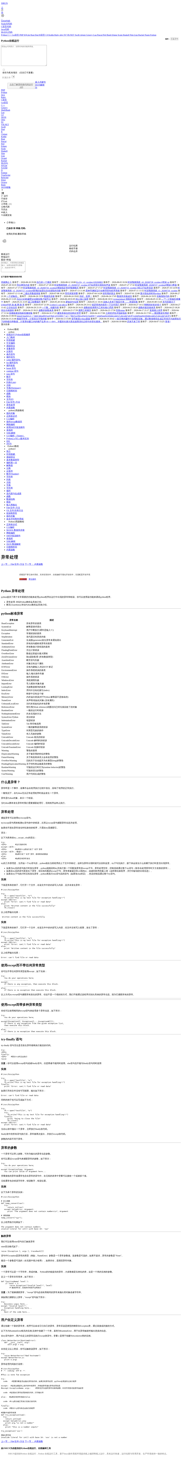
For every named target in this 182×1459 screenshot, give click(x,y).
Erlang (115, 35)
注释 (8, 468)
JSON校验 (6, 187)
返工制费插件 (34, 302)
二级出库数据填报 (31, 293)
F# (65, 35)
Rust (33, 35)
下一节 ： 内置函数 (34, 564)
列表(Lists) (11, 382)
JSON (3, 117)
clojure (83, 35)
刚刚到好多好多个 (152, 305)
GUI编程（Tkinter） (15, 436)
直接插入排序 (156, 310)
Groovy (89, 35)
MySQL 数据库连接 (15, 530)
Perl (105, 35)
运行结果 (73, 246)
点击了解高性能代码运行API (21, 85)
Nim (132, 35)
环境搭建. (10, 454)
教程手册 (73, 248)
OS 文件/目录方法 (14, 510)
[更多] (167, 321)
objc (62, 35)
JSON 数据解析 (13, 544)
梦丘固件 (32, 579)
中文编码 (10, 343)
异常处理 (10, 405)
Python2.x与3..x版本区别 (17, 438)
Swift (77, 35)
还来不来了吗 (133, 321)
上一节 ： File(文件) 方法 (12, 564)
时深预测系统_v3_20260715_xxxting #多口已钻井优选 (128, 288)
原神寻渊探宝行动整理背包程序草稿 (103, 290)
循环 (8, 491)
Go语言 (15, 35)
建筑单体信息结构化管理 (69, 313)
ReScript (4, 177)
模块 (8, 396)
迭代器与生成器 (13, 493)
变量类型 (10, 348)
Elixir (3, 180)
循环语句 (10, 357)
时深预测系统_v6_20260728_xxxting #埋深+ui (148, 282)
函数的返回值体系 (146, 307)
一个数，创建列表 (50, 307)
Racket (141, 35)
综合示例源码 (7, 310)
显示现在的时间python (150, 293)
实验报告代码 (163, 296)
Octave (4, 182)
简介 (8, 451)
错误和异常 (11, 513)
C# (46, 35)
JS (36, 87)
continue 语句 (12, 371)
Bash (109, 35)
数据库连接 (49, 296)
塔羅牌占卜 (6, 282)
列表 (8, 479)
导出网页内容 (23, 285)
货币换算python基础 (80, 319)
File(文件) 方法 (13, 402)
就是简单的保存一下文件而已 (106, 305)
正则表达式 (11, 416)
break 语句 (11, 368)
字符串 (9, 379)
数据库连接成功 (124, 296)
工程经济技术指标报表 (116, 313)
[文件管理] (91, 13)
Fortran (153, 35)
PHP (21, 35)
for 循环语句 (12, 363)
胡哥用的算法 (109, 293)
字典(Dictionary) (13, 388)
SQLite (27, 35)
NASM (4, 168)
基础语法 (10, 346)
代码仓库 (73, 251)
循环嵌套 (10, 365)
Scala (120, 35)
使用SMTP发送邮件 (15, 427)
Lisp (136, 35)
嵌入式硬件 (40, 82)
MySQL (4, 163)
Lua (95, 35)
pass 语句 (10, 374)
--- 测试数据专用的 (160, 313)
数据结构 (10, 499)
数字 (8, 377)
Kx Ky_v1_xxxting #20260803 (89, 282)
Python (4, 35)
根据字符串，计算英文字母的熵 (32, 319)
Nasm (147, 35)
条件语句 (10, 354)
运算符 (9, 351)
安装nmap (120, 310)
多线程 (9, 430)
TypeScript (5, 175)
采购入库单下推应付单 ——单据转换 (120, 302)
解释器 (9, 465)
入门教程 (10, 337)
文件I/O (9, 399)
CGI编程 (10, 419)
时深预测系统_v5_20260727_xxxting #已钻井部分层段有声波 (82, 285)
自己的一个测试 (44, 282)
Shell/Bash (5, 110)
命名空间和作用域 (14, 519)
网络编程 (10, 424)
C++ (10, 35)
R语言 (42, 35)
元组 (8, 385)
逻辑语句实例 (72, 302)
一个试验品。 (12, 296)
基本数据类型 (12, 460)
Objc (3, 120)
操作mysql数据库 (14, 422)
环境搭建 (10, 340)
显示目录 (5, 324)
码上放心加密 (82, 299)
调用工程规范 (84, 310)
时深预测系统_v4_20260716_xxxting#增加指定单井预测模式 (51, 288)
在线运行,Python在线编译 (18, 334)
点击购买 (23, 579)
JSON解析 (40, 85)
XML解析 (10, 433)
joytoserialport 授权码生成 (124, 299)
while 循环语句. (13, 360)
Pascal (100, 35)
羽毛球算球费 (71, 293)
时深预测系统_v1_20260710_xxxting (160, 290)
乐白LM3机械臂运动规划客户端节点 (34, 299)
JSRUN (4, 3)
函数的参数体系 (46, 310)
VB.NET (70, 35)
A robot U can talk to (58, 305)
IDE (8, 441)
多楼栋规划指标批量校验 (21, 313)
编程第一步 (11, 462)
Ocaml (4, 158)
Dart (37, 35)
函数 (8, 393)
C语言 (4, 100)
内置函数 (10, 407)
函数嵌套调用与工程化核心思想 (99, 307)
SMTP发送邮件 (13, 536)
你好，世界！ (85, 296)
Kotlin (51, 35)
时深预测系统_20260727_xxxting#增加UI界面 (156, 285)
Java (3, 95)
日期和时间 (11, 391)
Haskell (126, 35)
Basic (3, 185)
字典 (8, 485)
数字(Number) (12, 474)
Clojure (4, 134)
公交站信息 (11, 307)
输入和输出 (11, 505)
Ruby (57, 35)
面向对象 (10, 413)
